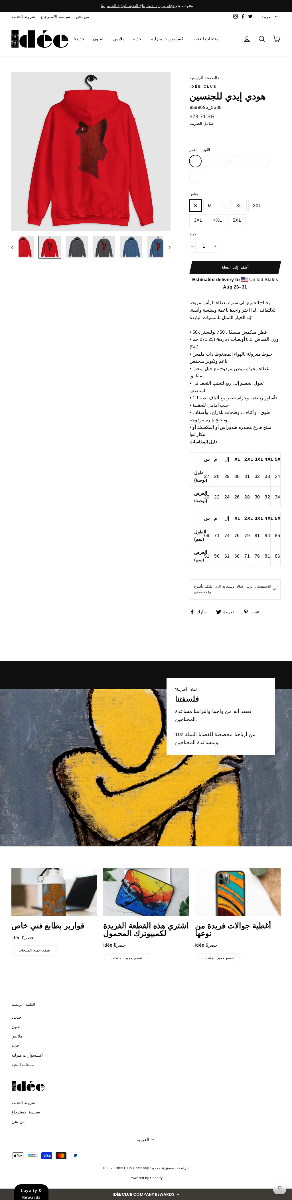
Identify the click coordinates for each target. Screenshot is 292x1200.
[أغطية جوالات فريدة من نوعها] (238, 892)
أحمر (195, 161)
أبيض (195, 178)
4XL (217, 220)
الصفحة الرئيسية (203, 78)
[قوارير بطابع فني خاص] (54, 892)
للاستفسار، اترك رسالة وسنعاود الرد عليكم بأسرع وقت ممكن (232, 589)
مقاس (194, 194)
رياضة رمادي (236, 161)
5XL (237, 220)
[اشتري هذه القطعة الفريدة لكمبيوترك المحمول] (146, 892)
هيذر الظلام (209, 161)
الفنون (99, 38)
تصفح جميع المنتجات (34, 950)
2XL (257, 205)
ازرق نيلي (222, 161)
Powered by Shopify (146, 1178)
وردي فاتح (263, 161)
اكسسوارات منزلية (167, 38)
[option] (146, 6)
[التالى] (167, 247)
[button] (146, 1194)
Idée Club (203, 87)
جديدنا (79, 38)
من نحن (82, 17)
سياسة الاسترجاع (55, 17)
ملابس (119, 38)
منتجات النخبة (205, 38)
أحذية (138, 38)
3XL (198, 220)
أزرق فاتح (250, 161)
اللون (200, 150)
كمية (193, 234)
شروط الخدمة (23, 17)
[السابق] (15, 247)
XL (239, 205)
